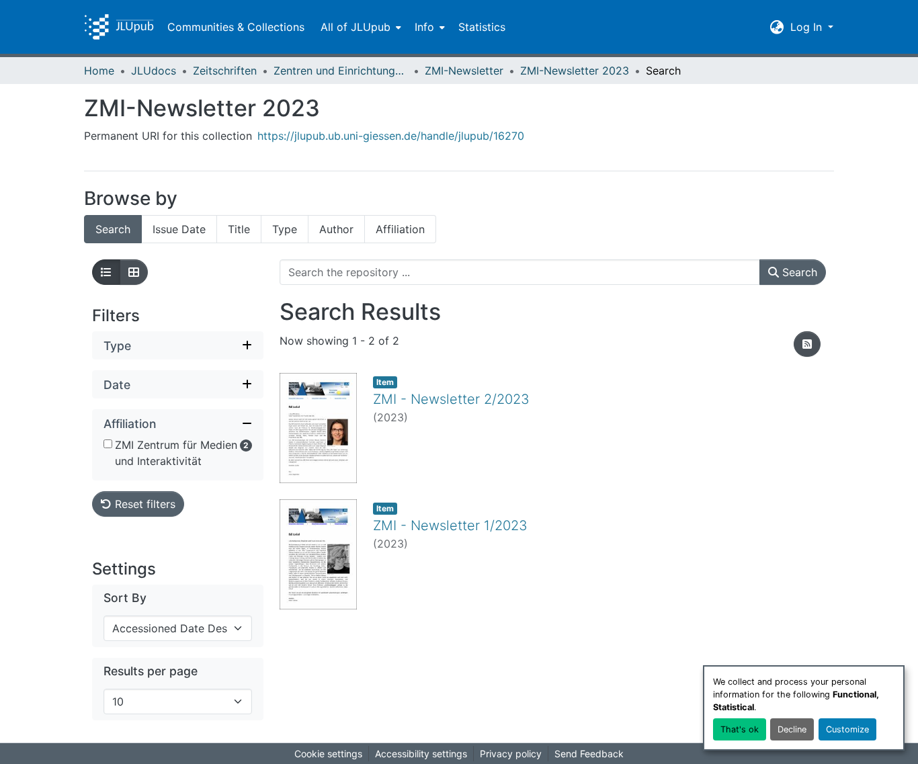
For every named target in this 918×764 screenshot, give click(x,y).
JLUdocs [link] (153, 70)
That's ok (739, 729)
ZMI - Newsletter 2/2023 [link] (451, 399)
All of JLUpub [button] (355, 27)
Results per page (150, 671)
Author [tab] (336, 229)
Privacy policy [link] (511, 753)
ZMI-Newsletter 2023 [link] (574, 70)
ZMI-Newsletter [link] (464, 70)
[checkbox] (107, 443)
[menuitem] (359, 27)
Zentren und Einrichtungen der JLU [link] (341, 70)
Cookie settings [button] (328, 753)
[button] (119, 26)
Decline (792, 729)
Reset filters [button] (143, 504)
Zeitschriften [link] (225, 70)
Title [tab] (239, 229)
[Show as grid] (134, 272)
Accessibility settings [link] (421, 753)
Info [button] (424, 27)
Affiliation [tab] (400, 229)
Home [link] (99, 70)
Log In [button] (807, 27)
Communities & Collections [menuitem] (235, 27)
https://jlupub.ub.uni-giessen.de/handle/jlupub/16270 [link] (390, 135)
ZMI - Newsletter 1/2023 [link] (450, 525)
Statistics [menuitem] (481, 27)
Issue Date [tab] (179, 229)
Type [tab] (284, 229)
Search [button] (798, 272)
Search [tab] (112, 229)
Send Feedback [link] (589, 753)
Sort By (125, 598)
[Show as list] (106, 272)
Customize (847, 729)
